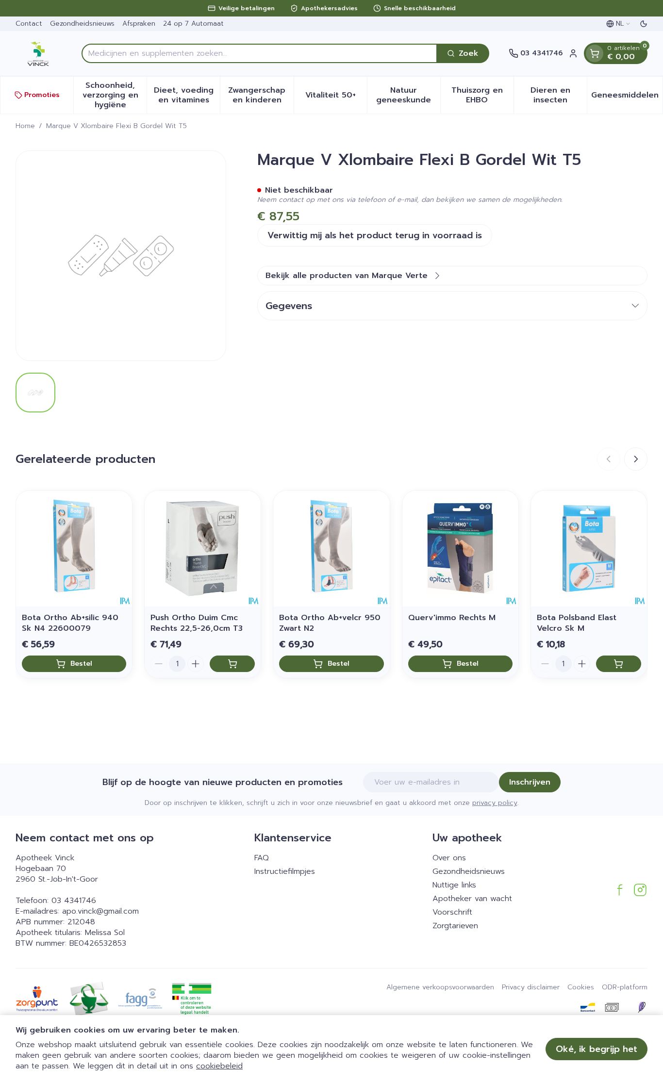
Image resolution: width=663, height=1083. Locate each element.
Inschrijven (529, 782)
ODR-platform (624, 987)
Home (25, 126)
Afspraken (138, 23)
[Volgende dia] (635, 459)
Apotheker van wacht (472, 898)
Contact (29, 23)
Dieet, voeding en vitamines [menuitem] (187, 95)
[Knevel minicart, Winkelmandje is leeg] (594, 53)
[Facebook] (620, 890)
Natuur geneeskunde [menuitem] (408, 95)
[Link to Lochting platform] (641, 1007)
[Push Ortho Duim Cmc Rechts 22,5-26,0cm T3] (203, 549)
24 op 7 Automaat (193, 23)
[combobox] (259, 53)
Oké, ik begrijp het (596, 1049)
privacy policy (494, 803)
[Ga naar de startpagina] (39, 53)
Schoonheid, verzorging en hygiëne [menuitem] (115, 95)
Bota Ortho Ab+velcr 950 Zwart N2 (330, 623)
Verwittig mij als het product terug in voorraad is (374, 235)
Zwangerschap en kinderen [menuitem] (260, 95)
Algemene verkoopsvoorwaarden (440, 987)
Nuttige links (454, 885)
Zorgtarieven (455, 925)
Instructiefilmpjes (284, 871)
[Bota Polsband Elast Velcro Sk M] (589, 549)
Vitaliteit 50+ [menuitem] (336, 97)
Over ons (449, 858)
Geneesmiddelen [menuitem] (627, 97)
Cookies (580, 987)
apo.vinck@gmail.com (100, 911)
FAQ (261, 858)
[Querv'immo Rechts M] (460, 549)
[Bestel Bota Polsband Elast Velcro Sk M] (618, 664)
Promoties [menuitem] (42, 95)
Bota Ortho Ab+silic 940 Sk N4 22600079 (70, 623)
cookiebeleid (219, 1066)
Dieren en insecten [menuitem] (558, 95)
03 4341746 (73, 900)
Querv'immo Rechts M (452, 618)
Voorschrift (452, 912)
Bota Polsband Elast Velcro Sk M (576, 623)
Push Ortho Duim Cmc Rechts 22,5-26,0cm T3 (196, 623)
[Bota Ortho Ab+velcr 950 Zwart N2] (331, 549)
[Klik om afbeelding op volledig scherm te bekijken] (121, 256)
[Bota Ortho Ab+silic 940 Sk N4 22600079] (74, 549)
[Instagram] (640, 890)
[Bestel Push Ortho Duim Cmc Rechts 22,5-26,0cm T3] (232, 664)
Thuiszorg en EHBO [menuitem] (482, 95)
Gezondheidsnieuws (82, 23)
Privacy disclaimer (531, 987)
